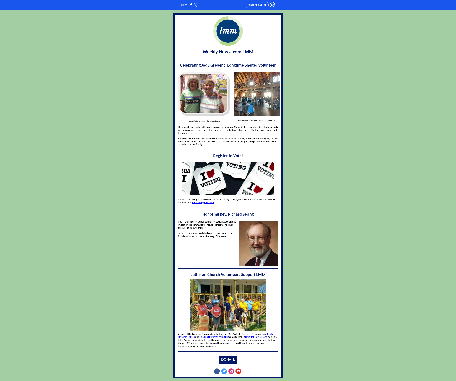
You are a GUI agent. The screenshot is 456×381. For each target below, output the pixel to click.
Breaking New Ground (256, 337)
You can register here (203, 202)
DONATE (228, 359)
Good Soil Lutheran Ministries (214, 337)
